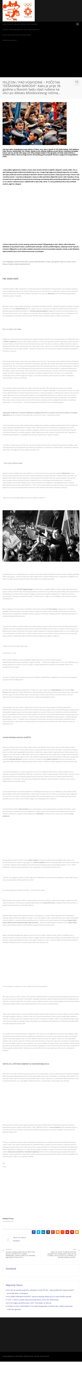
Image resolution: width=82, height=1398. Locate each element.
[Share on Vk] (67, 1232)
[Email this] (77, 1232)
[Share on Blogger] (58, 1232)
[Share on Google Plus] (53, 1232)
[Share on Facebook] (34, 1232)
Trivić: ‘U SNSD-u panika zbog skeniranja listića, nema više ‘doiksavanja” (33, 1300)
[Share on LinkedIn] (43, 1232)
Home (4, 24)
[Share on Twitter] (38, 1232)
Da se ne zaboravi (13, 24)
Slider (34, 1229)
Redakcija (5, 1229)
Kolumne (29, 1229)
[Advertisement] (41, 60)
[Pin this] (72, 1232)
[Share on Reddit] (62, 1232)
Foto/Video (23, 1229)
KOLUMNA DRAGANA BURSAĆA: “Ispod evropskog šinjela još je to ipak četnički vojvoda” (39, 1296)
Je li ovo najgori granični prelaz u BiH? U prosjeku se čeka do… (29, 1303)
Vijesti (38, 1229)
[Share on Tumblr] (48, 1232)
